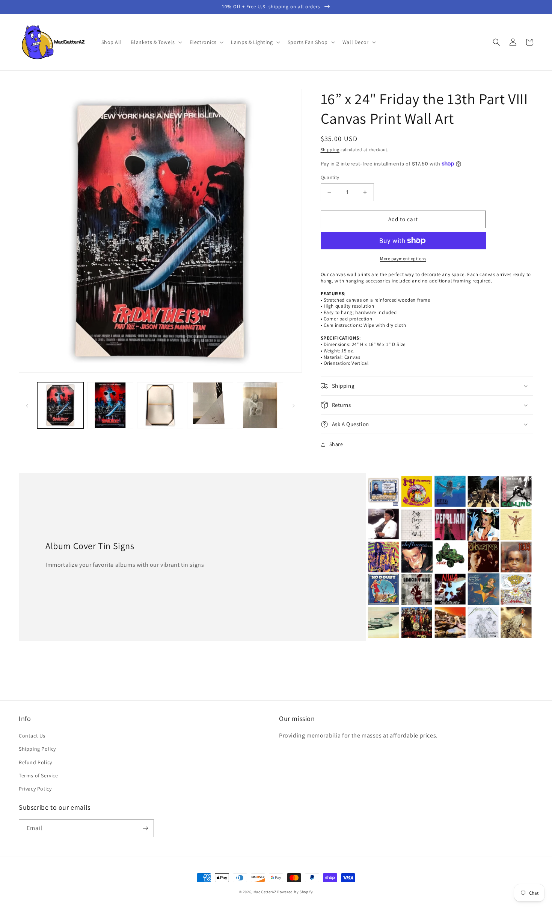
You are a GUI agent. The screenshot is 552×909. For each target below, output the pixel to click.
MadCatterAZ (264, 891)
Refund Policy (35, 762)
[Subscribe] (145, 828)
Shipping (330, 149)
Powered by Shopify (295, 891)
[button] (155, 42)
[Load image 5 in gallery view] (260, 405)
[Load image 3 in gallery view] (160, 405)
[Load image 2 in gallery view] (110, 405)
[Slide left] (27, 405)
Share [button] (336, 444)
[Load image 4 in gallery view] (210, 405)
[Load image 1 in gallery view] (60, 405)
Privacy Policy (35, 788)
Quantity (330, 177)
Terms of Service (38, 775)
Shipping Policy (37, 748)
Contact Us (32, 735)
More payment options (403, 258)
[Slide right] (293, 405)
